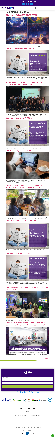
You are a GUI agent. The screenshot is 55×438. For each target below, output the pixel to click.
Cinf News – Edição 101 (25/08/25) (20, 48)
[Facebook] (23, 4)
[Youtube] (28, 4)
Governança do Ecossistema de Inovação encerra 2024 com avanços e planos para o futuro (26, 186)
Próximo (47, 358)
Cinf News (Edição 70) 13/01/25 (19, 150)
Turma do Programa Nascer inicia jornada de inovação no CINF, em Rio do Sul (24, 83)
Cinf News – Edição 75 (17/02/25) (19, 118)
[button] (33, 8)
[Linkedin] (26, 4)
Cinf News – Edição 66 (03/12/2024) (21, 221)
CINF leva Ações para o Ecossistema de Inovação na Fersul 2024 (27, 288)
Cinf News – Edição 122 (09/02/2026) (21, 15)
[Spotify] (32, 4)
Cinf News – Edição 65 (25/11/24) (19, 253)
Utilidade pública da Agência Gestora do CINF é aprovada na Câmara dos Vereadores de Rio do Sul (26, 324)
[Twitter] (30, 4)
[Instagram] (24, 4)
